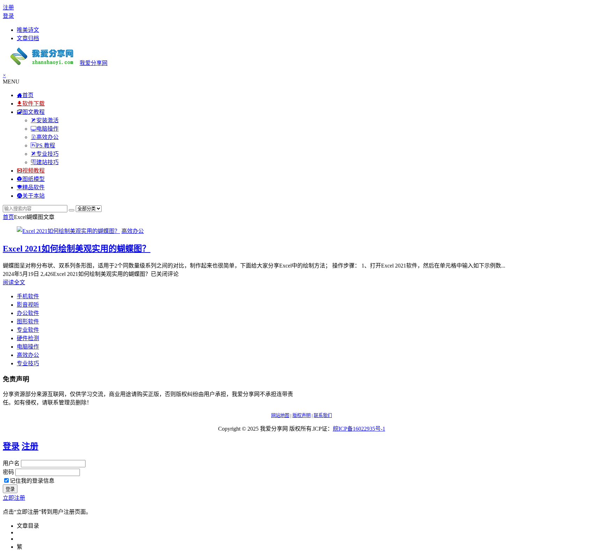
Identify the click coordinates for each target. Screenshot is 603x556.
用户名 (11, 463)
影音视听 (28, 305)
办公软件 (28, 313)
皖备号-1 (359, 429)
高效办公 (132, 231)
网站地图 (280, 415)
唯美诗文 (28, 30)
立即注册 (14, 498)
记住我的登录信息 (32, 481)
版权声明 (301, 415)
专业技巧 (28, 363)
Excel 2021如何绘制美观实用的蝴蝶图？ (76, 248)
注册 (8, 7)
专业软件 (28, 330)
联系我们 (323, 415)
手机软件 (28, 296)
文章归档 (28, 38)
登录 (8, 16)
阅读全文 (14, 282)
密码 (8, 472)
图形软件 (28, 321)
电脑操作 (28, 347)
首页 (8, 217)
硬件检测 (28, 338)
